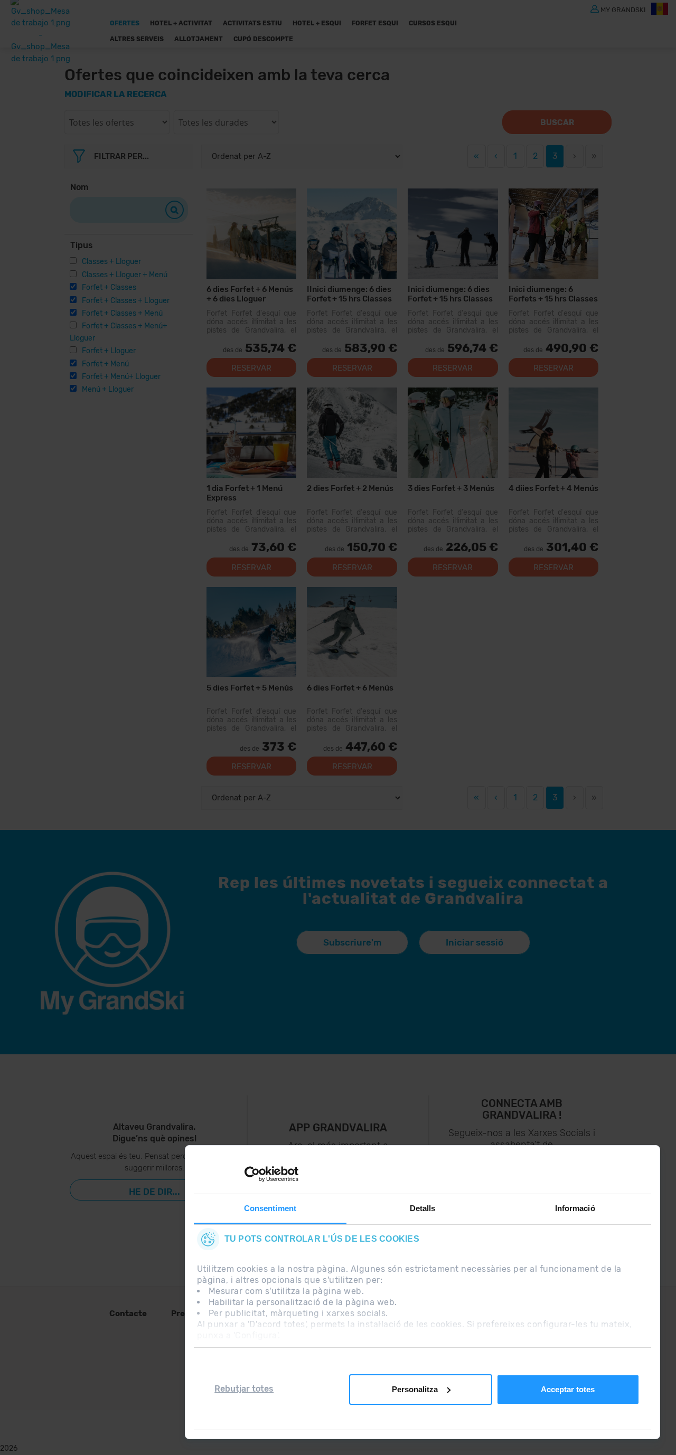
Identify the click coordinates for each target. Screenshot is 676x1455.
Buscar (557, 122)
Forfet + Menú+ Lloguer (121, 376)
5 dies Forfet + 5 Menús (249, 688)
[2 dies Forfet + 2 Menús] (352, 433)
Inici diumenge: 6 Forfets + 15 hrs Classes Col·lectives (553, 294)
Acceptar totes (568, 1389)
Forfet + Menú (105, 364)
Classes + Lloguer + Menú (124, 274)
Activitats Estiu (252, 23)
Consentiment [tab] (270, 1208)
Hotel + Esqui (317, 23)
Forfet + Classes (109, 287)
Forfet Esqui (375, 23)
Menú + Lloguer (108, 389)
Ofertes (124, 23)
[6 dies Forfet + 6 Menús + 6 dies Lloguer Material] (251, 233)
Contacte (128, 1313)
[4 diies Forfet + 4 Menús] (554, 433)
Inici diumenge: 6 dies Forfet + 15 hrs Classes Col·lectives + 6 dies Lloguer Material (450, 294)
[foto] (554, 233)
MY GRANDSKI (623, 9)
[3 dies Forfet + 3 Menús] (453, 433)
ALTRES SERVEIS (137, 39)
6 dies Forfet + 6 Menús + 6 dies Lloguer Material (249, 294)
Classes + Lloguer (111, 261)
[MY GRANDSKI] (594, 8)
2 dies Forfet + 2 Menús (350, 488)
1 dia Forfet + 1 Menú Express (244, 493)
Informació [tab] (575, 1208)
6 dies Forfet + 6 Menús (350, 688)
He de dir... (154, 1191)
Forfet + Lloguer (109, 350)
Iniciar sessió (474, 942)
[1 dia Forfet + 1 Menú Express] (251, 433)
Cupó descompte (263, 39)
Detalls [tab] (423, 1208)
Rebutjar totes (244, 1389)
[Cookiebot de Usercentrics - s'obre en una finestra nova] (252, 1174)
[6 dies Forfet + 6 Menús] (352, 632)
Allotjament (198, 39)
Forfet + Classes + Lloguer (126, 300)
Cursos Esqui (433, 23)
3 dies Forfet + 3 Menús (451, 488)
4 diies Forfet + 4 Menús (553, 488)
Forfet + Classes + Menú (122, 313)
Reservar (251, 368)
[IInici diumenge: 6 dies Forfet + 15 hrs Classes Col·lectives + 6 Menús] (352, 233)
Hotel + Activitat (181, 23)
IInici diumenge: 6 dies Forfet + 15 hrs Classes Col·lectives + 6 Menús (349, 294)
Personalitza (415, 1389)
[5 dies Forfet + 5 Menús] (251, 632)
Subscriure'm (352, 942)
